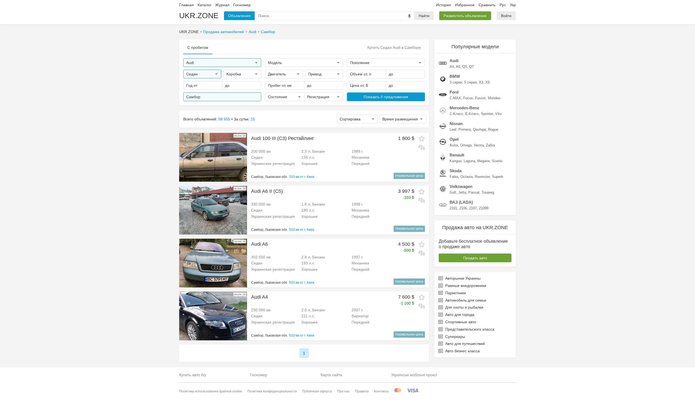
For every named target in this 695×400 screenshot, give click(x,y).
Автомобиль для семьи (465, 300)
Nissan (456, 123)
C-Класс (456, 114)
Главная (186, 5)
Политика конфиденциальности (272, 391)
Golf (453, 192)
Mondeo (494, 98)
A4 (452, 67)
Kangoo (456, 161)
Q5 (464, 67)
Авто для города (459, 314)
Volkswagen (461, 186)
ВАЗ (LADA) (461, 202)
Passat (473, 192)
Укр (513, 5)
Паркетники (455, 293)
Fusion (480, 98)
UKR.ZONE (199, 15)
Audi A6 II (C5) (267, 191)
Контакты (381, 391)
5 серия (470, 82)
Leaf (453, 129)
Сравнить (487, 5)
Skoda (456, 170)
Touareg (488, 192)
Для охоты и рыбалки (464, 307)
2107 (473, 208)
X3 (481, 82)
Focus (468, 98)
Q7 (471, 67)
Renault (457, 155)
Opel (454, 139)
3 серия (456, 82)
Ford (454, 92)
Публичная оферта (317, 391)
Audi (252, 32)
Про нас (343, 391)
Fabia (454, 177)
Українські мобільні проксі (414, 375)
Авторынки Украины (463, 278)
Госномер (242, 5)
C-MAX (455, 98)
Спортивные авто (460, 322)
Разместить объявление (465, 16)
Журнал (222, 5)
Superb (497, 177)
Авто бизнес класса (462, 351)
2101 (453, 208)
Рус (503, 5)
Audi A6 (259, 244)
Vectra (479, 145)
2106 (463, 208)
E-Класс (472, 114)
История (443, 5)
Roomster (482, 177)
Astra (454, 145)
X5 (487, 82)
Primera (465, 129)
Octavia (466, 177)
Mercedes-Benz (464, 107)
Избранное (465, 5)
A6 (458, 67)
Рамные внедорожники (465, 285)
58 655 (224, 119)
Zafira (490, 145)
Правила (362, 391)
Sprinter (487, 114)
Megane (483, 161)
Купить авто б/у (192, 375)
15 (253, 119)
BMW (455, 76)
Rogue (493, 129)
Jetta (462, 192)
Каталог (204, 5)
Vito (498, 114)
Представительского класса (469, 329)
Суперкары (455, 336)
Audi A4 (259, 297)
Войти (506, 16)
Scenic (497, 161)
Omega (466, 145)
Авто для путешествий (465, 343)
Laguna (469, 161)
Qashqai (479, 129)
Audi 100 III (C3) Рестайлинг (282, 138)
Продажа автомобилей (223, 32)
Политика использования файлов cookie (210, 391)
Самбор (268, 32)
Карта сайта (331, 375)
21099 (483, 208)
